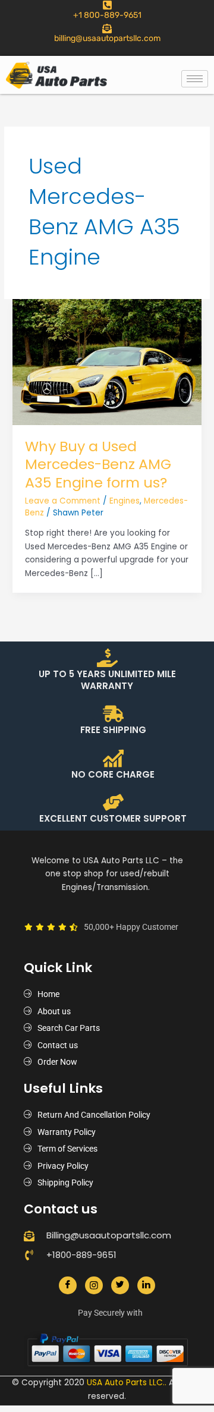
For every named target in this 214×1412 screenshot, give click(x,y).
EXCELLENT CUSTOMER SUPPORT (113, 818)
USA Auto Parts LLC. (126, 1382)
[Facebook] (68, 1285)
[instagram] (94, 1285)
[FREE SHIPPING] (113, 713)
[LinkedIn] (146, 1285)
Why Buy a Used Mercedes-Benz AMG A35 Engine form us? (98, 464)
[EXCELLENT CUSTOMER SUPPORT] (113, 802)
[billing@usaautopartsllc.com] (107, 28)
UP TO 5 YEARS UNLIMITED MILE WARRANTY (107, 680)
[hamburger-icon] (194, 78)
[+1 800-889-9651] (107, 5)
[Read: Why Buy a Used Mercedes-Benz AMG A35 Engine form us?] (107, 361)
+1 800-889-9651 (107, 15)
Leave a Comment (62, 501)
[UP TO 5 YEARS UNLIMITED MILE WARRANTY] (107, 657)
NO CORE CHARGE (113, 774)
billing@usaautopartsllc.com (107, 38)
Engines (124, 501)
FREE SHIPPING (113, 730)
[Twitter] (120, 1285)
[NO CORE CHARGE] (113, 758)
